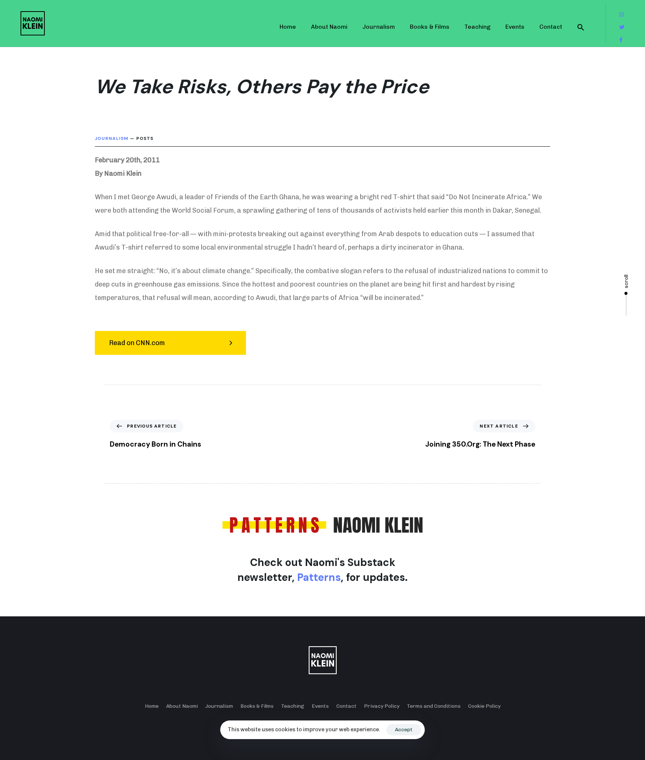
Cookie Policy (484, 706)
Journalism (378, 26)
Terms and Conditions (434, 706)
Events (514, 26)
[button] (581, 27)
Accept (403, 729)
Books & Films (429, 26)
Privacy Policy (381, 706)
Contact (550, 26)
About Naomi (329, 26)
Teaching (477, 26)
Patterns (319, 577)
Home (288, 26)
